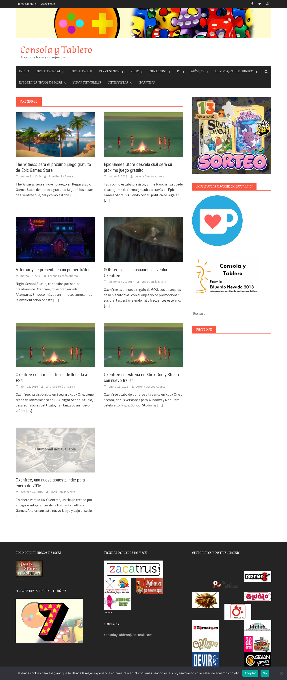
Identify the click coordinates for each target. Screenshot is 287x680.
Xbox (134, 71)
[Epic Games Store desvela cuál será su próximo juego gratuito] (143, 134)
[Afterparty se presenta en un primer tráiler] (55, 239)
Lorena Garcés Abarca (149, 176)
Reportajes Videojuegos (234, 71)
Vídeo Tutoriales (87, 82)
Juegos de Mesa (27, 4)
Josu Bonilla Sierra (60, 176)
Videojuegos (48, 4)
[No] (281, 673)
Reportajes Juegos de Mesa (40, 82)
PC (178, 71)
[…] (72, 195)
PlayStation (109, 71)
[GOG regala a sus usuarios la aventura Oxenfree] (143, 239)
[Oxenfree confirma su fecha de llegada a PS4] (55, 344)
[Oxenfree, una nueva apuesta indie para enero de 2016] (55, 449)
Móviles (197, 71)
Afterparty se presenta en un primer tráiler (53, 269)
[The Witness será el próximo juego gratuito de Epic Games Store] (55, 134)
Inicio (24, 71)
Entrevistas (118, 82)
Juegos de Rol (81, 71)
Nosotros (147, 82)
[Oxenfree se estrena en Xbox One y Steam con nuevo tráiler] (143, 344)
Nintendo (158, 71)
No (265, 673)
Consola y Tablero (56, 50)
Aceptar (250, 673)
